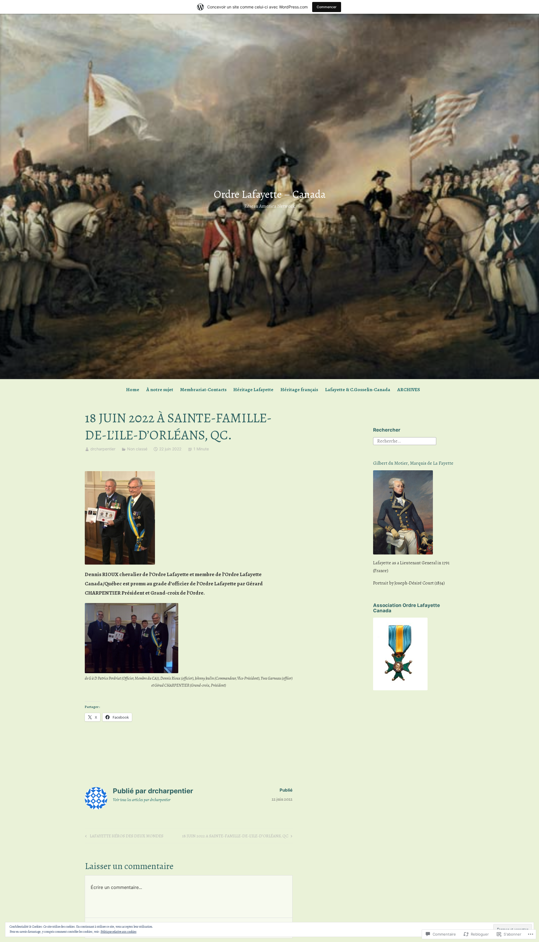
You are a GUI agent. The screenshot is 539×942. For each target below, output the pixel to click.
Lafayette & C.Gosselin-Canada (357, 389)
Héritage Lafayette (253, 389)
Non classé (137, 448)
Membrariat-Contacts (203, 389)
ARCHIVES (408, 389)
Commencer (327, 7)
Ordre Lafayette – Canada (270, 194)
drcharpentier (102, 448)
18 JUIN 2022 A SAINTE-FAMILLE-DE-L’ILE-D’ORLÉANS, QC (235, 837)
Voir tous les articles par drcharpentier (141, 800)
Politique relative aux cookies (118, 931)
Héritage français (299, 389)
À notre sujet (159, 389)
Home (132, 389)
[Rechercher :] (404, 440)
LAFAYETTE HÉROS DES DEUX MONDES (123, 837)
